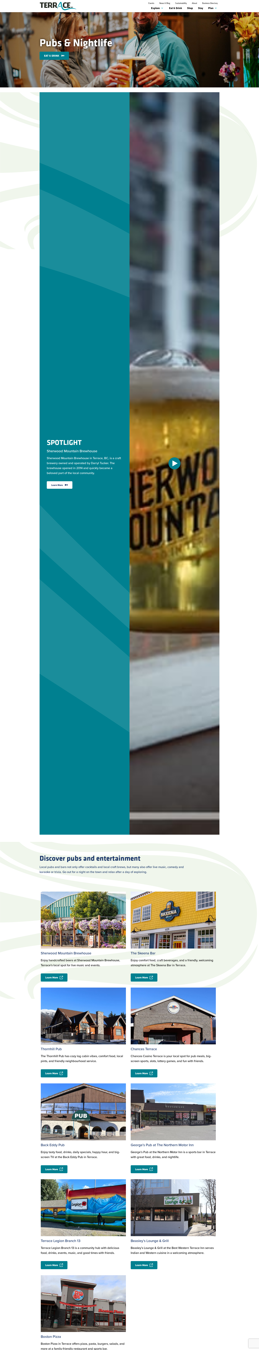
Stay (200, 8)
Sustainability (181, 3)
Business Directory (210, 3)
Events (151, 3)
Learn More (57, 485)
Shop (190, 8)
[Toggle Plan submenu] (216, 8)
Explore (155, 8)
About (194, 3)
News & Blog (164, 3)
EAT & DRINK (51, 55)
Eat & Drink (175, 8)
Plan (210, 8)
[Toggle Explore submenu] (163, 8)
